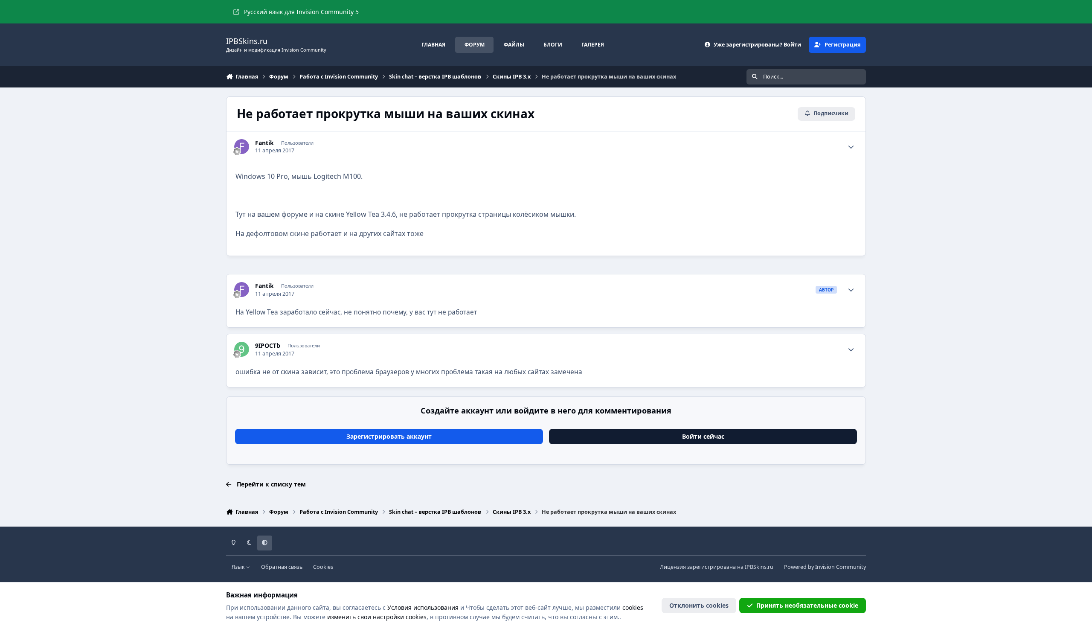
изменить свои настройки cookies (377, 617)
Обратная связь (281, 567)
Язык (239, 567)
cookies (632, 607)
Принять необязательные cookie (807, 605)
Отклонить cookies (699, 605)
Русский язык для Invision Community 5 (301, 12)
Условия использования (423, 607)
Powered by (825, 567)
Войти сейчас (703, 436)
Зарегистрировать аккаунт (389, 436)
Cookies (323, 567)
